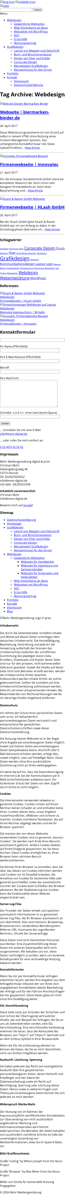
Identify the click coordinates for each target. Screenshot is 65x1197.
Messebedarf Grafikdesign (31, 66)
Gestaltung (42, 253)
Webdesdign (12, 273)
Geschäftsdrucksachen (26, 253)
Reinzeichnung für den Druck (33, 70)
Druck (60, 248)
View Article (32, 148)
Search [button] (37, 9)
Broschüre (13, 249)
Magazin (57, 264)
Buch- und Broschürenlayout (32, 54)
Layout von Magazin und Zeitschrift (36, 51)
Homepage (14, 524)
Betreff (4, 367)
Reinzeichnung (26, 268)
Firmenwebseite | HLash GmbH (32, 207)
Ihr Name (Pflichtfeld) (14, 346)
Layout (40, 264)
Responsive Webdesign (44, 268)
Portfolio (12, 73)
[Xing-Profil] (7, 2)
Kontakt (12, 77)
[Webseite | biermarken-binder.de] (24, 104)
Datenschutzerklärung (28, 85)
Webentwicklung (14, 278)
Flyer (12, 253)
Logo (49, 264)
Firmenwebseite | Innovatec (29, 164)
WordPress (38, 278)
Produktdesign (12, 268)
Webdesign (14, 20)
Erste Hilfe (20, 39)
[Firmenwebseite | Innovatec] (24, 156)
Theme (3, 273)
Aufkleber (4, 249)
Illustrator (34, 259)
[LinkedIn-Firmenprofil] (25, 2)
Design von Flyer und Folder (32, 58)
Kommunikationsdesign (17, 264)
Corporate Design (25, 62)
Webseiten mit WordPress (31, 31)
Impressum (21, 81)
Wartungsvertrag (25, 43)
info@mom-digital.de (13, 434)
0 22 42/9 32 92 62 (11, 447)
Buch (21, 249)
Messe (3, 268)
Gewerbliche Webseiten (29, 24)
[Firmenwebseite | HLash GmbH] (22, 199)
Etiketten (4, 253)
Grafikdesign (15, 47)
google (27, 505)
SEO (16, 35)
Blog (10, 611)
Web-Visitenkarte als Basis (31, 28)
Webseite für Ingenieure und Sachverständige (39, 567)
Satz (57, 268)
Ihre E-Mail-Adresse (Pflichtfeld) (20, 357)
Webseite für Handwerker (37, 562)
